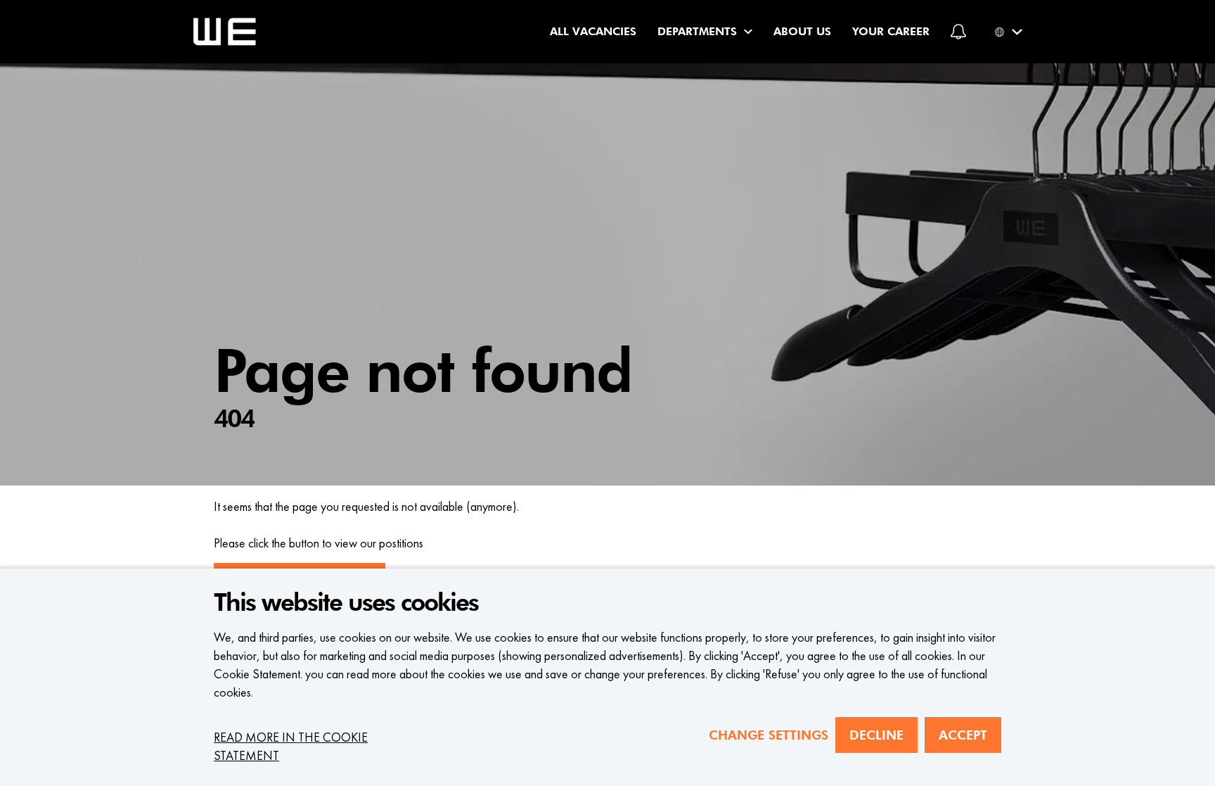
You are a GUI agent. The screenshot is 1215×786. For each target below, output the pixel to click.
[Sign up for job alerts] (958, 31)
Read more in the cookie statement (291, 746)
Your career (891, 31)
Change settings (768, 735)
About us (802, 31)
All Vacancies (593, 31)
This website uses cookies (346, 603)
